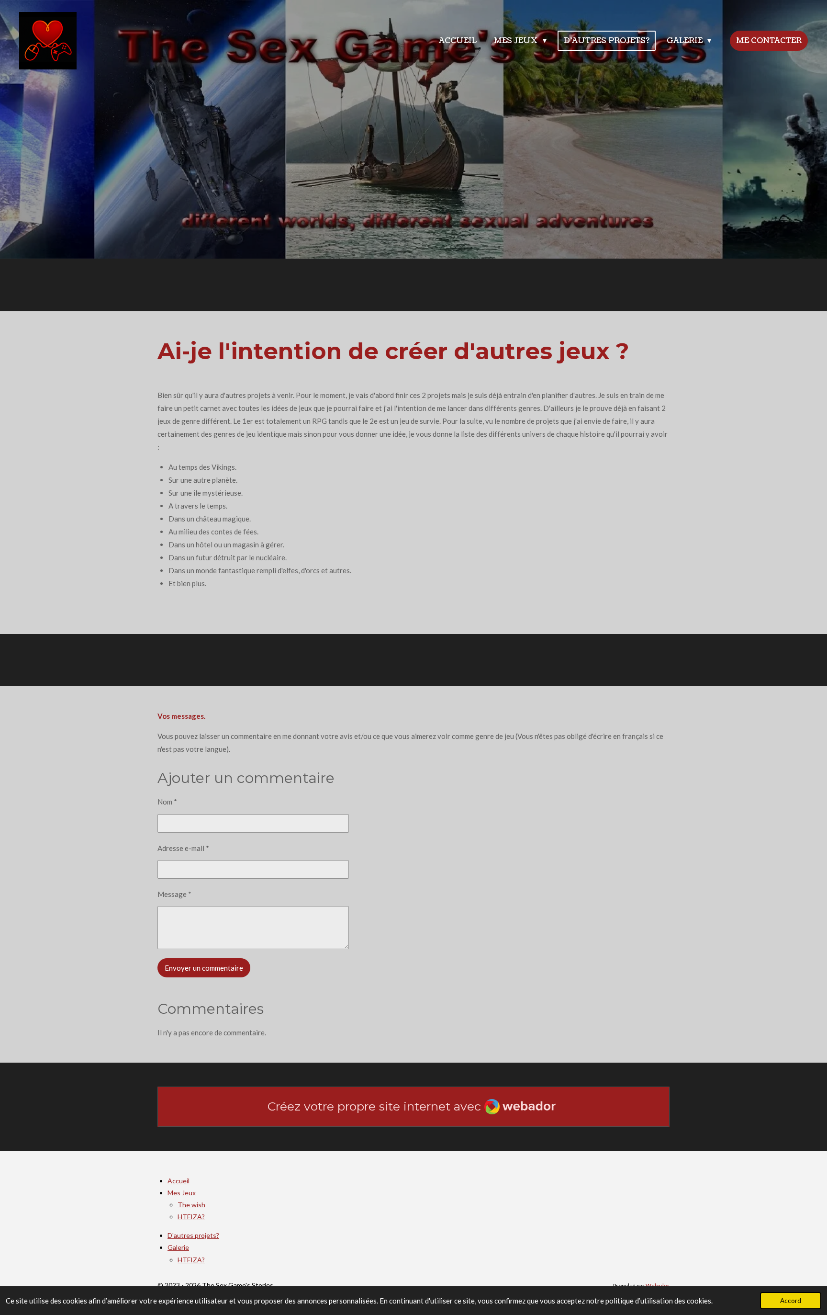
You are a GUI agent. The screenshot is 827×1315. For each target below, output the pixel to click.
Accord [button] (790, 1300)
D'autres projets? (193, 1235)
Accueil (179, 1181)
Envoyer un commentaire (204, 968)
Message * (174, 894)
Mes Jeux (182, 1193)
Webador (658, 1285)
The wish (191, 1205)
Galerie (178, 1247)
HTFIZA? (191, 1217)
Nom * (167, 801)
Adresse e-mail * (183, 848)
